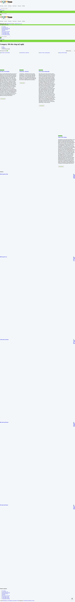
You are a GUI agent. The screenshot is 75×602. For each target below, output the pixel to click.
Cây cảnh (3, 26)
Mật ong (3, 30)
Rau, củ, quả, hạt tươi (6, 31)
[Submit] (0, 14)
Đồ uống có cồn (5, 29)
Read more (3, 98)
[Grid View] (7, 50)
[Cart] (37, 12)
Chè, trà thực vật (5, 27)
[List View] (8, 50)
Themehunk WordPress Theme (29, 600)
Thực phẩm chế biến (5, 33)
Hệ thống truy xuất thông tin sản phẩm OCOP (11, 600)
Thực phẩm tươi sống (6, 34)
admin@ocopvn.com (18, 23)
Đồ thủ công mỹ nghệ (6, 28)
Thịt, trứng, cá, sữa (5, 32)
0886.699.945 (9, 23)
